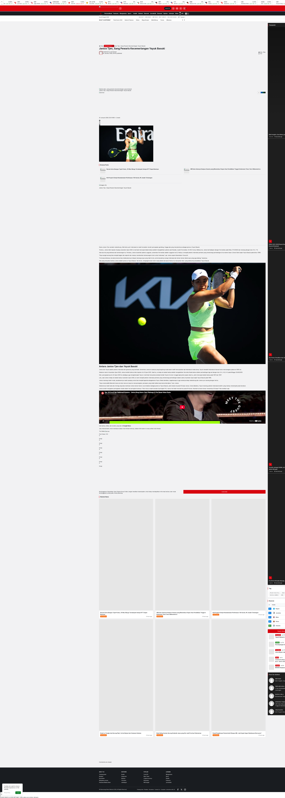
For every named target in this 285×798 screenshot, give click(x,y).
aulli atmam (113, 52)
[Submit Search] (173, 8)
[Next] (2, 4)
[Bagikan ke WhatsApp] (99, 123)
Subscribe (224, 491)
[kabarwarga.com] (108, 8)
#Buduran (169, 20)
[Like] (259, 92)
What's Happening (104, 20)
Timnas (162, 20)
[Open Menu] (120, 8)
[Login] (180, 8)
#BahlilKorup (154, 20)
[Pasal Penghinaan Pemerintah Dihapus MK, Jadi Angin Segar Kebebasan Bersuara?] (239, 678)
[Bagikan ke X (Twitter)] (99, 122)
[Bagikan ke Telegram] (99, 125)
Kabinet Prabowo (129, 20)
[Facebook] (178, 789)
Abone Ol (167, 8)
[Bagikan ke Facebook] (99, 120)
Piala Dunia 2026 (117, 20)
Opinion (271, 248)
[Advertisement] (182, 33)
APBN (282, 595)
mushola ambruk (274, 595)
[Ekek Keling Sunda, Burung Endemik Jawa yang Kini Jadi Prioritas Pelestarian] (182, 678)
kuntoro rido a (279, 694)
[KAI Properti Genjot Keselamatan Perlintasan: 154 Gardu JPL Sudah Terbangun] (140, 179)
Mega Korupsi (145, 20)
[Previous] (2, 1)
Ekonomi (271, 136)
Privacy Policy (7, 792)
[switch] (187, 13)
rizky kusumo (279, 710)
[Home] (101, 13)
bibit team (278, 678)
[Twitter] (181, 789)
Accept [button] (18, 792)
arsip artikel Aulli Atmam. (154, 428)
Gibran (137, 20)
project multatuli (275, 592)
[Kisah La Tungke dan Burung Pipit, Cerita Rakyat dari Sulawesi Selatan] (126, 678)
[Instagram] (185, 789)
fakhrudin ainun (279, 686)
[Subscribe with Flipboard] (101, 92)
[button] (177, 8)
